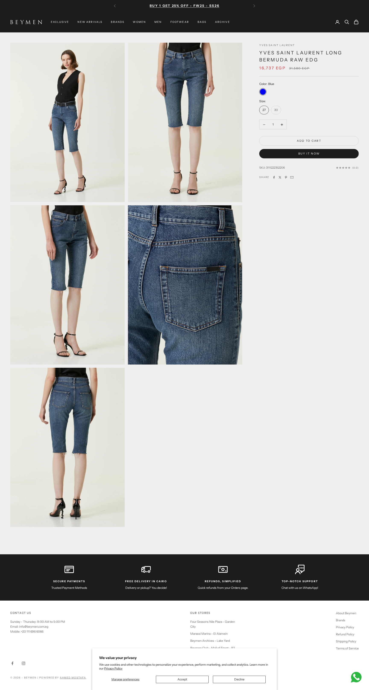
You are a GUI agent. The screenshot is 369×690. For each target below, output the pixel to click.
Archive (222, 21)
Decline (239, 679)
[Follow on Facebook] (12, 663)
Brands (117, 21)
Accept (182, 679)
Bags (202, 21)
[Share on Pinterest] (286, 177)
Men (158, 21)
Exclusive (60, 21)
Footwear (179, 21)
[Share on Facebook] (274, 177)
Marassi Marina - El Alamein (209, 634)
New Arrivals (90, 21)
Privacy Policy (113, 668)
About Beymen (346, 613)
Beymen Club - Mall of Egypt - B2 (212, 648)
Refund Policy (345, 634)
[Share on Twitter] (280, 177)
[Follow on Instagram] (23, 663)
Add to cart (309, 141)
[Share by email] (292, 177)
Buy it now (309, 153)
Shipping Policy (346, 641)
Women (139, 21)
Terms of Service (347, 648)
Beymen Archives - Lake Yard (210, 641)
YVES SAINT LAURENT (277, 45)
